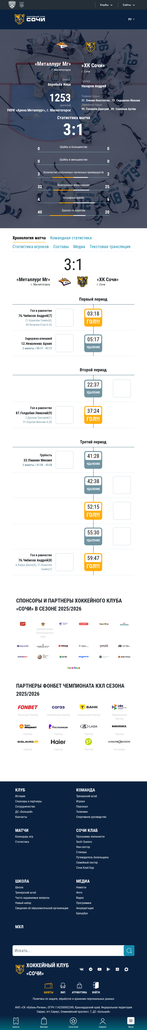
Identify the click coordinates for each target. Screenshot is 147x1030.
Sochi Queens (84, 841)
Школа (19, 887)
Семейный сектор (87, 862)
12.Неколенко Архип (36, 343)
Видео (80, 897)
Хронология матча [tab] (29, 237)
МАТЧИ (22, 830)
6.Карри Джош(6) (26, 565)
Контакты (21, 817)
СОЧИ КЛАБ (87, 830)
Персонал (82, 806)
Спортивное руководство (91, 817)
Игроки (80, 801)
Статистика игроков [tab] (31, 246)
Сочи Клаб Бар (85, 867)
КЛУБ (20, 789)
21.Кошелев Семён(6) (38, 320)
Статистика (22, 841)
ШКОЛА (22, 881)
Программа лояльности (90, 836)
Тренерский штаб (86, 796)
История (20, 796)
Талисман (82, 811)
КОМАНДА (85, 789)
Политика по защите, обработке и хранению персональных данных (73, 998)
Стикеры (81, 852)
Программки (83, 903)
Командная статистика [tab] (71, 237)
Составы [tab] (61, 246)
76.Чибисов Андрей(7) (35, 316)
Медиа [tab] (79, 246)
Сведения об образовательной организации (41, 908)
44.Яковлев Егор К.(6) (39, 324)
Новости (81, 887)
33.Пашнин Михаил (37, 460)
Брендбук (82, 913)
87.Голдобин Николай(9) (34, 413)
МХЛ (19, 926)
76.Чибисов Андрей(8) (35, 560)
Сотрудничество (25, 806)
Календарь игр (24, 836)
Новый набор (23, 903)
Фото (79, 892)
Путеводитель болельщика (92, 857)
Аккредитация (85, 908)
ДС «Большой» (24, 811)
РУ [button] (130, 19)
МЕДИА (83, 881)
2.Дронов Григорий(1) (38, 417)
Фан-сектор (83, 847)
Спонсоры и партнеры (28, 801)
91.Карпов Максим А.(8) (37, 422)
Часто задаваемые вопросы (32, 897)
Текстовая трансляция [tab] (110, 246)
